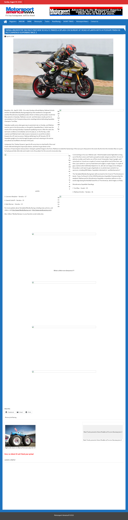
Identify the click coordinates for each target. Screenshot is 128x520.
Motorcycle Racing (10, 417)
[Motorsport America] (5, 21)
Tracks (47, 21)
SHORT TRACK (68, 21)
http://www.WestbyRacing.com (21, 210)
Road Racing (56, 21)
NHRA (29, 21)
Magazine (12, 21)
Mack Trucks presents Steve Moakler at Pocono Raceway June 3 (102, 436)
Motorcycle (38, 21)
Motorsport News (82, 21)
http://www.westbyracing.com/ (41, 210)
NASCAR (21, 21)
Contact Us (94, 21)
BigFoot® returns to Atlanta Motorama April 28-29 (20, 448)
